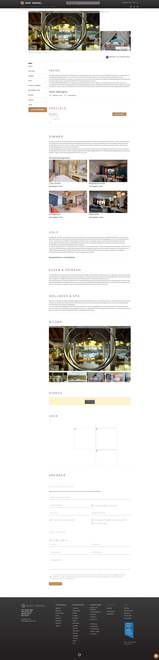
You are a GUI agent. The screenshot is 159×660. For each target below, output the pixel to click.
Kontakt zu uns (128, 611)
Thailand (75, 638)
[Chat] (134, 3)
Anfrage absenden (55, 584)
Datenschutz (128, 616)
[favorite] (137, 7)
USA (74, 643)
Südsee (57, 626)
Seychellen (76, 631)
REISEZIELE (23, 7)
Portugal (75, 626)
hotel (26, 9)
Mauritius (58, 623)
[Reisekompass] (134, 7)
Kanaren (58, 618)
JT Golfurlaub (94, 626)
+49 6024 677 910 (26, 619)
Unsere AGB (127, 618)
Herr (60, 540)
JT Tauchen (93, 634)
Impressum (127, 613)
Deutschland (76, 611)
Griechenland (59, 613)
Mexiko (75, 621)
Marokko (75, 618)
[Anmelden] (137, 3)
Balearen (58, 611)
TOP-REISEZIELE (60, 605)
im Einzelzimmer (99, 506)
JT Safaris (93, 614)
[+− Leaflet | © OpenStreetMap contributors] (90, 443)
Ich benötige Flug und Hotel (119, 520)
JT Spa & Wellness (95, 612)
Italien (57, 616)
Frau (54, 540)
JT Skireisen (93, 624)
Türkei (74, 641)
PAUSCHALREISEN (34, 7)
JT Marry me (93, 619)
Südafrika (76, 636)
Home (21, 9)
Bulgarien (75, 608)
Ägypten (58, 608)
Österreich (76, 623)
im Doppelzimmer (112, 506)
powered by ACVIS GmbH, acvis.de (79, 658)
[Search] (98, 3)
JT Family (92, 617)
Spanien (75, 633)
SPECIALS (45, 7)
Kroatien (75, 616)
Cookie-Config (90, 402)
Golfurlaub (110, 614)
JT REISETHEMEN (95, 605)
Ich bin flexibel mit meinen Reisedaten (63, 520)
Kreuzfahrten (111, 611)
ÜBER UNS (53, 7)
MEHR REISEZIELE (78, 605)
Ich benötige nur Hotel (100, 520)
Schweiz (75, 628)
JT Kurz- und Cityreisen (93, 608)
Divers (66, 540)
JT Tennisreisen (94, 629)
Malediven (58, 621)
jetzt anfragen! (119, 114)
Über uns (126, 608)
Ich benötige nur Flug (100, 523)
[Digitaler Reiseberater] (131, 7)
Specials (109, 608)
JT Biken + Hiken (95, 631)
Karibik (75, 613)
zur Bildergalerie (123, 48)
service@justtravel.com (28, 621)
